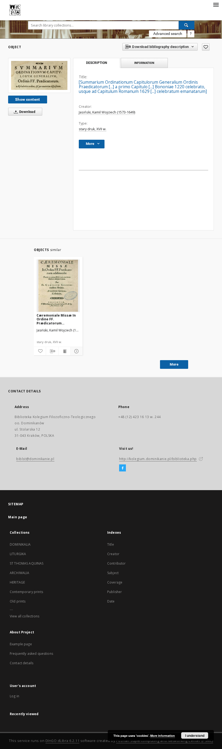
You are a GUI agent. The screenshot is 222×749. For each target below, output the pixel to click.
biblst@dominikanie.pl (35, 459)
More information (162, 736)
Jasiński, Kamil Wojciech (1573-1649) (107, 112)
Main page (17, 517)
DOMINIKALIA (20, 544)
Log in (14, 696)
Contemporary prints (26, 592)
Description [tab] (96, 63)
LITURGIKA (18, 554)
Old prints (18, 601)
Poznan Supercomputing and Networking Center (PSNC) (164, 740)
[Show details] (76, 351)
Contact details (21, 663)
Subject (113, 573)
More (174, 364)
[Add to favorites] (206, 47)
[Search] (186, 25)
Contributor (116, 563)
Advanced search (167, 33)
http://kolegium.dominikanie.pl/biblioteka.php (158, 459)
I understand (194, 735)
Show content (27, 99)
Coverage (114, 582)
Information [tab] (144, 63)
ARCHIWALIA (20, 573)
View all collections (24, 616)
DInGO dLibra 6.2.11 (62, 740)
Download (26, 112)
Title (110, 544)
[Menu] (216, 4)
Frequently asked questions (31, 653)
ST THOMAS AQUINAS (27, 563)
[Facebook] (122, 468)
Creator (113, 554)
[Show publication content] (64, 351)
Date (111, 601)
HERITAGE (17, 582)
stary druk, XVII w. (92, 129)
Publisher (114, 592)
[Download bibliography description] (52, 351)
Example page (21, 644)
